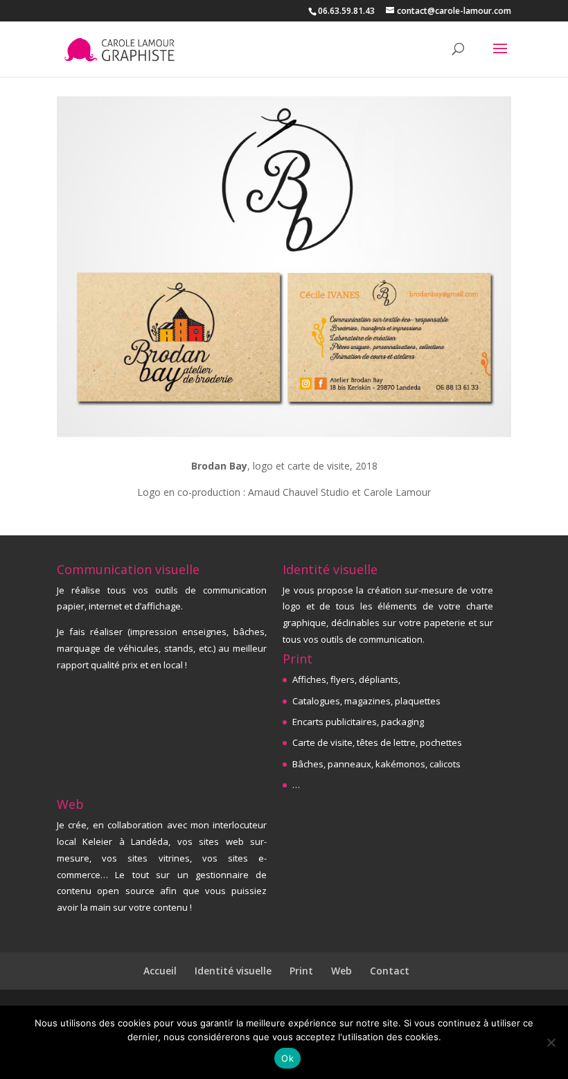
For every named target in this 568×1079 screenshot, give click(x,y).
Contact (389, 970)
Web (341, 970)
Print (301, 970)
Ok (287, 1058)
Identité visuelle (233, 970)
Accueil (160, 970)
